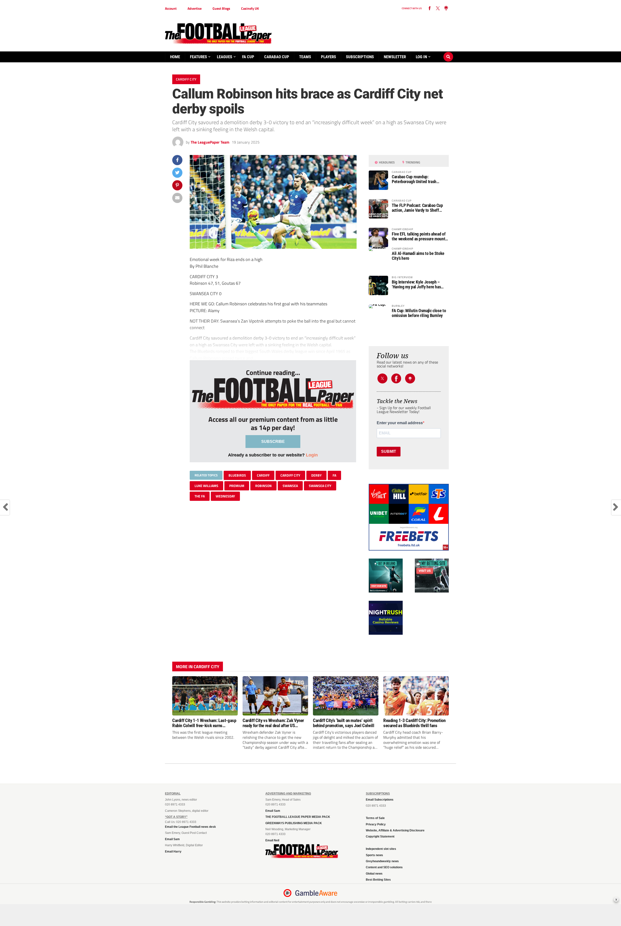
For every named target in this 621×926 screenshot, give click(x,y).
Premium (236, 485)
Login (312, 454)
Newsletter (395, 56)
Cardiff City (290, 475)
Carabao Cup (276, 56)
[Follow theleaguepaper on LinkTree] (446, 8)
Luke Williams (206, 485)
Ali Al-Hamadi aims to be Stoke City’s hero (418, 256)
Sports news (374, 855)
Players (328, 56)
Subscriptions (360, 56)
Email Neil (272, 840)
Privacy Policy (376, 824)
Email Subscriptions (379, 799)
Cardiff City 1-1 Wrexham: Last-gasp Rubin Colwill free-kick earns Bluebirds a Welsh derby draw (204, 723)
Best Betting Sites (378, 879)
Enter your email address (400, 423)
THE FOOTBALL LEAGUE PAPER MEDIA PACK (297, 817)
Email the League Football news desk (190, 827)
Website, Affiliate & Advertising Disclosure (395, 830)
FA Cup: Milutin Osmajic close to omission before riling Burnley (419, 313)
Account (171, 8)
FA (334, 475)
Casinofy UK (250, 8)
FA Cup (248, 56)
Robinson (263, 485)
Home (175, 56)
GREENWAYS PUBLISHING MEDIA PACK (293, 823)
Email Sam (172, 839)
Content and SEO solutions (384, 867)
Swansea (290, 485)
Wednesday (225, 496)
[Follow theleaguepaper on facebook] (429, 8)
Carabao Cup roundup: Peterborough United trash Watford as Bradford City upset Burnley (417, 179)
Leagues (224, 56)
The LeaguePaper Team (210, 142)
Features (198, 56)
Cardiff (263, 475)
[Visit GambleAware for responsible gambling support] (316, 893)
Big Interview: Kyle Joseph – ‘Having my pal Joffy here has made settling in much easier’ (416, 284)
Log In (421, 56)
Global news (374, 873)
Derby (316, 475)
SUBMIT (388, 451)
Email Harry (173, 851)
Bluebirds (237, 475)
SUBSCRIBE (273, 441)
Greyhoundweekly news (382, 861)
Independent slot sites (381, 849)
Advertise (195, 8)
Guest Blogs (221, 8)
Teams (305, 56)
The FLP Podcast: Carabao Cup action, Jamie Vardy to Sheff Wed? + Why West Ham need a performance (417, 208)
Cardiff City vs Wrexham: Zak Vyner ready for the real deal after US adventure (273, 723)
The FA (200, 496)
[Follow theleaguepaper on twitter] (438, 8)
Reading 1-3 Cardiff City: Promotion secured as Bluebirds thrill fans (414, 723)
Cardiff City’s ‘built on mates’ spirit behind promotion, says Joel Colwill (343, 723)
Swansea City (320, 485)
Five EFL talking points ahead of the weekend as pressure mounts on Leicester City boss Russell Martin (419, 236)
